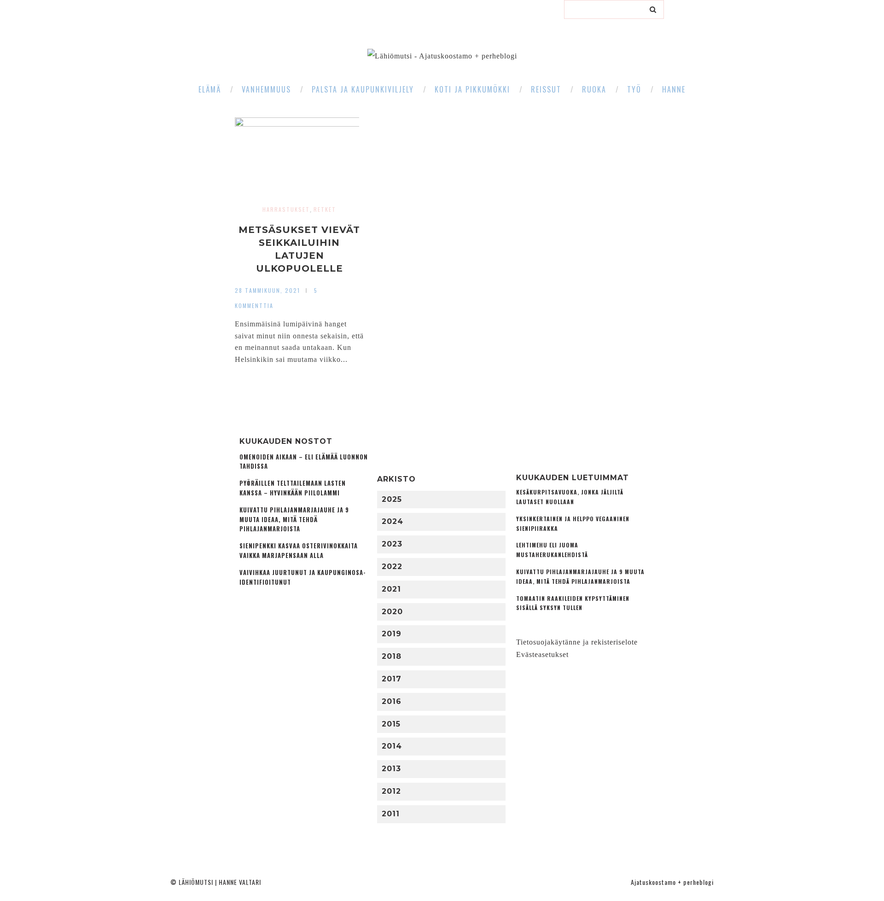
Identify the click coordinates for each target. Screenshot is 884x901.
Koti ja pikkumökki (472, 89)
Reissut (546, 89)
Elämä (209, 89)
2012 (391, 791)
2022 (392, 566)
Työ (634, 89)
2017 (391, 678)
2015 (391, 724)
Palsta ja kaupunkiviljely (363, 89)
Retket (325, 209)
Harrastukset (286, 209)
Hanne (674, 89)
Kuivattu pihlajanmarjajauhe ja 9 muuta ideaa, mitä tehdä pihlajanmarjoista (294, 520)
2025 (392, 499)
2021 (391, 589)
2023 (392, 544)
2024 (392, 521)
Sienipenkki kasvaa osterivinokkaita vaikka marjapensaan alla (298, 550)
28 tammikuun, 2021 (267, 290)
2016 (391, 701)
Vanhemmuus (266, 89)
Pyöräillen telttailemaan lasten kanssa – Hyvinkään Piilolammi (292, 488)
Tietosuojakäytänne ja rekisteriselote (577, 642)
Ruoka (594, 89)
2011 (391, 813)
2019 (391, 633)
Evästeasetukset (542, 654)
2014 (392, 746)
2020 (392, 611)
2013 (391, 768)
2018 (391, 656)
